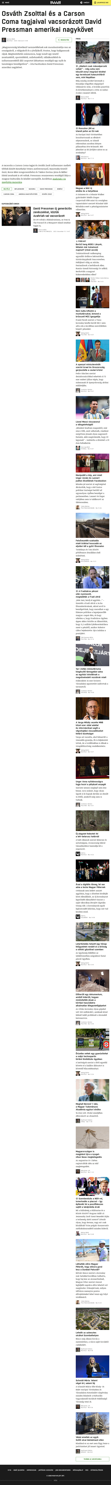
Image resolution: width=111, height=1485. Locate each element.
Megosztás (65, 40)
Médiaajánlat (78, 1470)
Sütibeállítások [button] (97, 1470)
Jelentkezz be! (102, 2)
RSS (86, 1470)
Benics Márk (11, 39)
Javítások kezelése (45, 1470)
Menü (7, 2)
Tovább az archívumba (92, 1459)
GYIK (9, 1470)
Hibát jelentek (18, 1470)
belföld (10, 41)
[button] (7, 189)
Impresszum (31, 1470)
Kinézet (87, 2)
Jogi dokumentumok (63, 1470)
